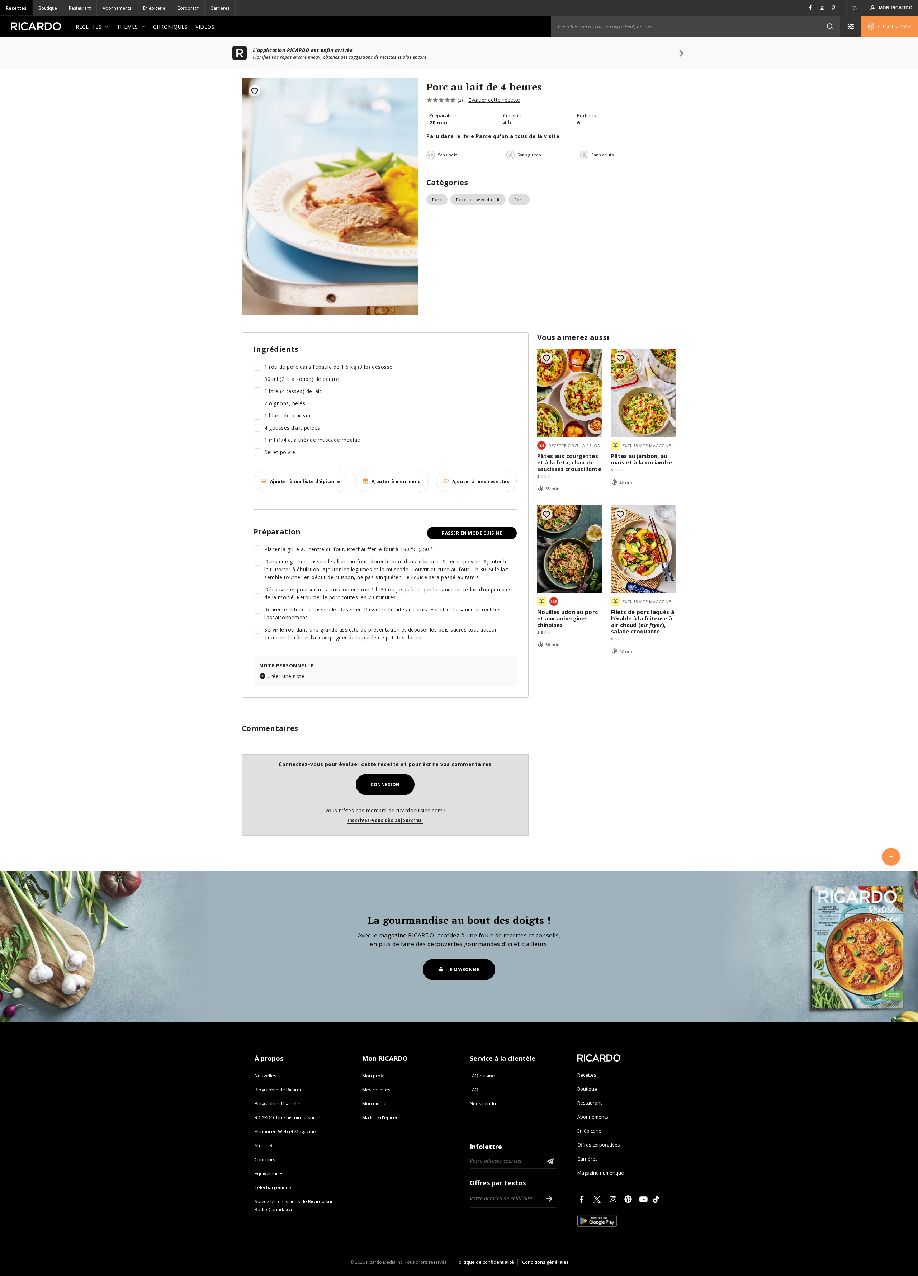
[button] (829, 26)
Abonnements (117, 8)
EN (855, 8)
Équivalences (269, 1173)
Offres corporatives (598, 1145)
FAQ (474, 1089)
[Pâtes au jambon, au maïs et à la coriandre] (643, 393)
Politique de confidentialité (485, 1262)
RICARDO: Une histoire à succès (289, 1117)
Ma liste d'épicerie (382, 1117)
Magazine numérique (600, 1172)
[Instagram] (614, 1199)
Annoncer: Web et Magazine (285, 1131)
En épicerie (154, 8)
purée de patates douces (393, 637)
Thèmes (127, 26)
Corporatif (188, 8)
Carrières (220, 8)
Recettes (16, 8)
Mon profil (373, 1075)
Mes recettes (376, 1089)
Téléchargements (274, 1187)
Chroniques (170, 26)
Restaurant (80, 8)
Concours (265, 1159)
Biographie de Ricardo (279, 1089)
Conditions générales (545, 1262)
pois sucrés (453, 629)
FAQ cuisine (482, 1075)
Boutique (47, 8)
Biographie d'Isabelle (278, 1103)
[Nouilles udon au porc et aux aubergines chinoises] (569, 549)
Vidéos (204, 26)
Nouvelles (265, 1075)
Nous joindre (484, 1103)
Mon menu (373, 1103)
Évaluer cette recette (494, 99)
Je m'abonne (463, 970)
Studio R (264, 1145)
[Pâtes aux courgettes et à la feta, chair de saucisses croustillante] (569, 393)
